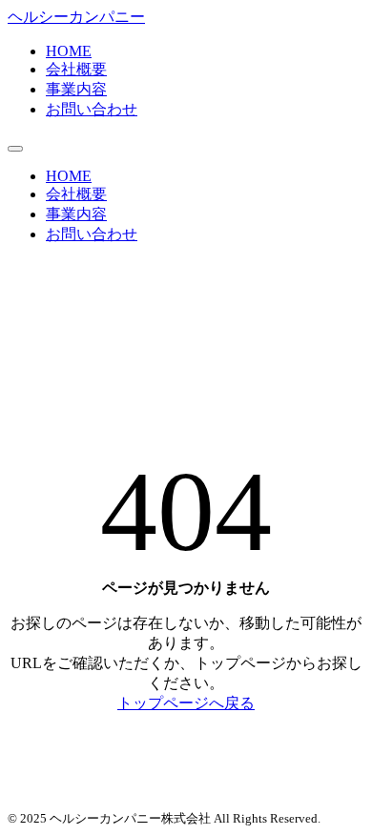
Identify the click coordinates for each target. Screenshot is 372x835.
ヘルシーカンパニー (76, 17)
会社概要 (76, 69)
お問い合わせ (91, 109)
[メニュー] (15, 149)
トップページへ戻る (186, 703)
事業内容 (76, 89)
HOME (69, 51)
